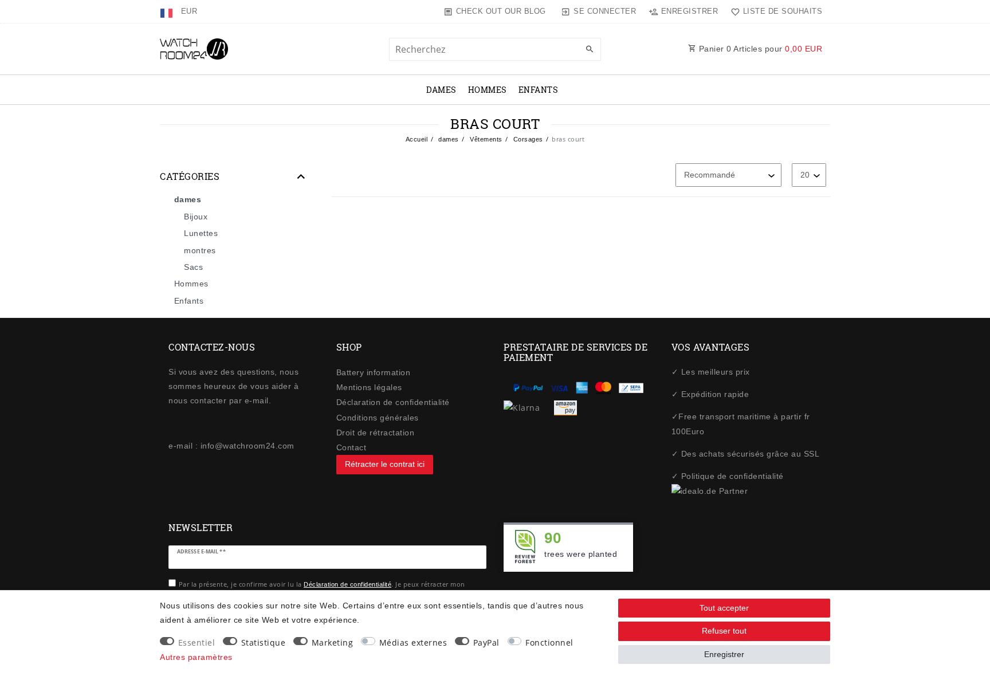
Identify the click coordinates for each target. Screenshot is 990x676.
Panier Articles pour (759, 48)
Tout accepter (724, 607)
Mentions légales (369, 387)
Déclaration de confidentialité (393, 402)
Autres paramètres (196, 657)
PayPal (486, 642)
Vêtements (485, 139)
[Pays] (167, 11)
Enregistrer (724, 654)
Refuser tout (724, 630)
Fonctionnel (549, 642)
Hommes (487, 89)
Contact (351, 447)
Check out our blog (501, 11)
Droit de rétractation (375, 432)
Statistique (263, 642)
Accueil (417, 139)
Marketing (332, 642)
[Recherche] (589, 49)
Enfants (538, 89)
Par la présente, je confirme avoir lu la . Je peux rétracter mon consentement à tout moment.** (322, 590)
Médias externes (413, 642)
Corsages (527, 139)
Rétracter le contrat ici (385, 464)
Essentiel (196, 642)
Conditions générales (377, 417)
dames (441, 89)
